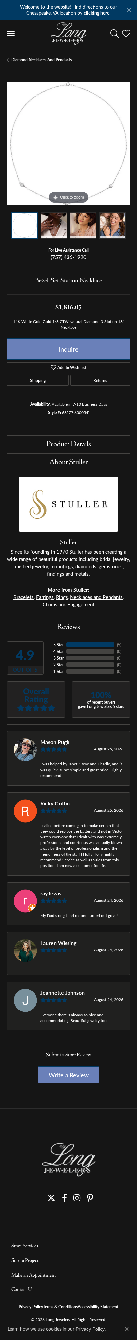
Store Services (24, 1246)
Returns (100, 380)
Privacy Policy (31, 1306)
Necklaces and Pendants (96, 597)
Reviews (68, 627)
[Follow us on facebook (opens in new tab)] (64, 1198)
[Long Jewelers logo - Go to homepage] (68, 33)
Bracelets (23, 597)
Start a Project (25, 1260)
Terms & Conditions (60, 1306)
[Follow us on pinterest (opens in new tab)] (90, 1198)
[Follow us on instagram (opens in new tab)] (76, 1198)
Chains (50, 604)
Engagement (81, 604)
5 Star (58, 644)
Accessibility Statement (98, 1306)
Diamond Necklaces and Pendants (41, 59)
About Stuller (68, 462)
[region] (68, 143)
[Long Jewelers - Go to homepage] (68, 1159)
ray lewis (50, 893)
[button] (114, 33)
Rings (62, 597)
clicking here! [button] (97, 13)
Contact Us (22, 1289)
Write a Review (69, 1075)
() (119, 644)
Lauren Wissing (58, 943)
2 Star (58, 664)
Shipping (38, 380)
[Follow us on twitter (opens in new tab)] (51, 1198)
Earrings (45, 597)
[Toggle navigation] (10, 34)
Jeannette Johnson (62, 992)
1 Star (58, 671)
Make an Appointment (33, 1275)
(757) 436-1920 (68, 256)
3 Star (58, 658)
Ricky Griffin (55, 803)
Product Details (68, 444)
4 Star (58, 651)
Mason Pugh (54, 742)
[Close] (129, 10)
